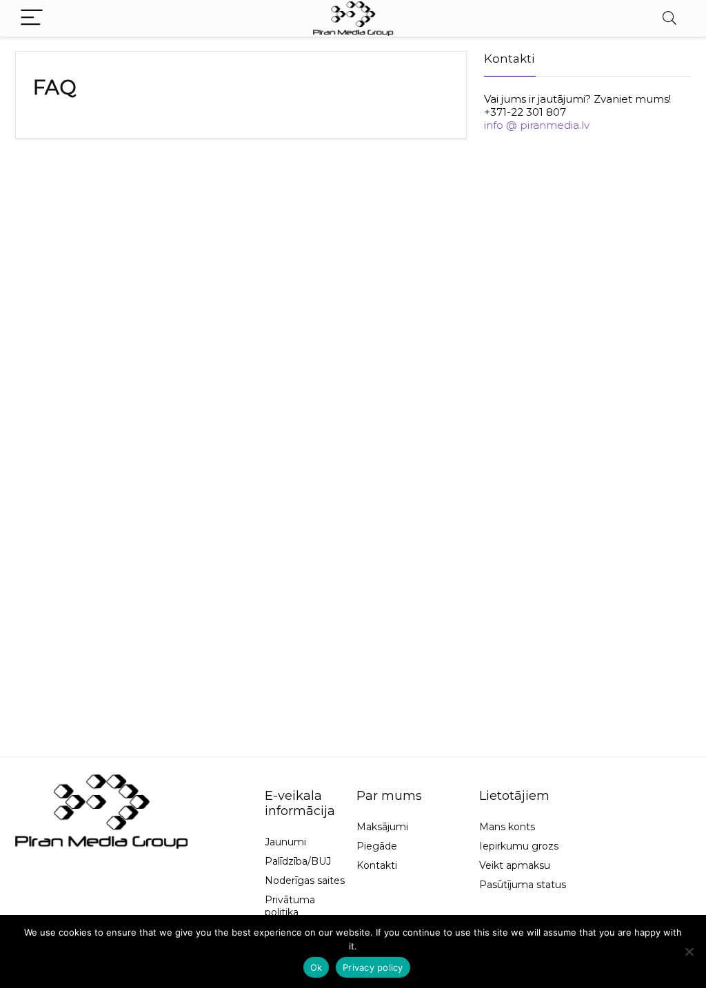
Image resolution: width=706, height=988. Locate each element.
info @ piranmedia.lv (536, 125)
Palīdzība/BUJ (298, 861)
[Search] (669, 18)
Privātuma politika (290, 906)
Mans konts (507, 827)
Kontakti (376, 865)
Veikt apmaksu (514, 865)
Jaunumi (285, 842)
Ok (316, 967)
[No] (689, 951)
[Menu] (31, 18)
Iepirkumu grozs (518, 846)
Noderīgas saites (305, 880)
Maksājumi (382, 827)
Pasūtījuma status (522, 884)
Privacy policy (373, 967)
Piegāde (376, 846)
